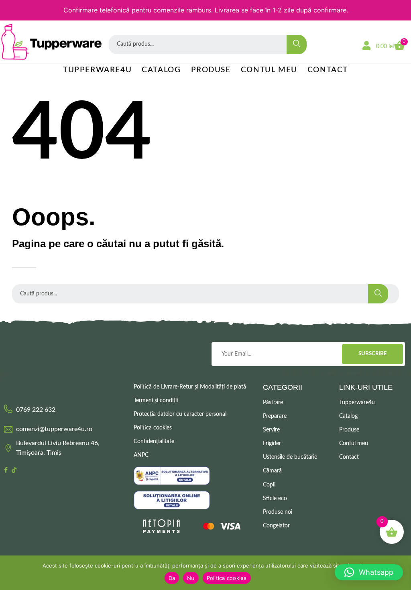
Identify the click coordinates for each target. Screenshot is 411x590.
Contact (327, 70)
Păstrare (273, 402)
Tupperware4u (97, 70)
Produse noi (277, 512)
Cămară (272, 471)
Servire (271, 430)
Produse (211, 70)
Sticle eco (275, 498)
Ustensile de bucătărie (290, 457)
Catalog (161, 70)
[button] (369, 572)
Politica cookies (153, 428)
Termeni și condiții (156, 400)
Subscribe (372, 353)
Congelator (276, 526)
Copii (269, 485)
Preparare (275, 416)
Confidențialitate (154, 441)
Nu (191, 578)
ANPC (141, 455)
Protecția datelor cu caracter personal (180, 414)
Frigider (272, 443)
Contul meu (269, 70)
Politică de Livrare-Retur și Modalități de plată (190, 387)
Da (172, 578)
